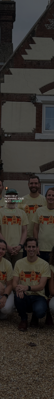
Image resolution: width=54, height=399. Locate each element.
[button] (10, 210)
